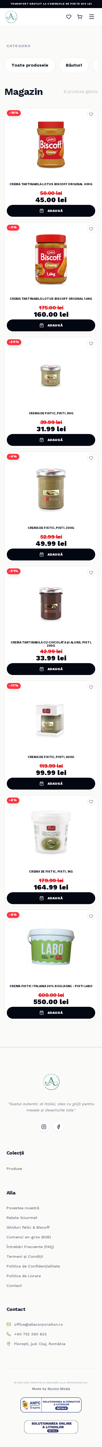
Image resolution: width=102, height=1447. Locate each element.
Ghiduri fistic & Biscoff (28, 1227)
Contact (14, 1285)
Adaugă (55, 211)
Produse (14, 1168)
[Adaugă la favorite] (91, 114)
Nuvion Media (59, 1389)
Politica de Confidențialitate (33, 1266)
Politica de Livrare (24, 1276)
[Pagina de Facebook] (58, 1127)
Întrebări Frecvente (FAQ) (30, 1247)
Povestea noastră (23, 1208)
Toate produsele (29, 65)
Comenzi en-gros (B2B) (29, 1237)
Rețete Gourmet (22, 1217)
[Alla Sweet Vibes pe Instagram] (44, 1127)
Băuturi (74, 65)
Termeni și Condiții (25, 1256)
